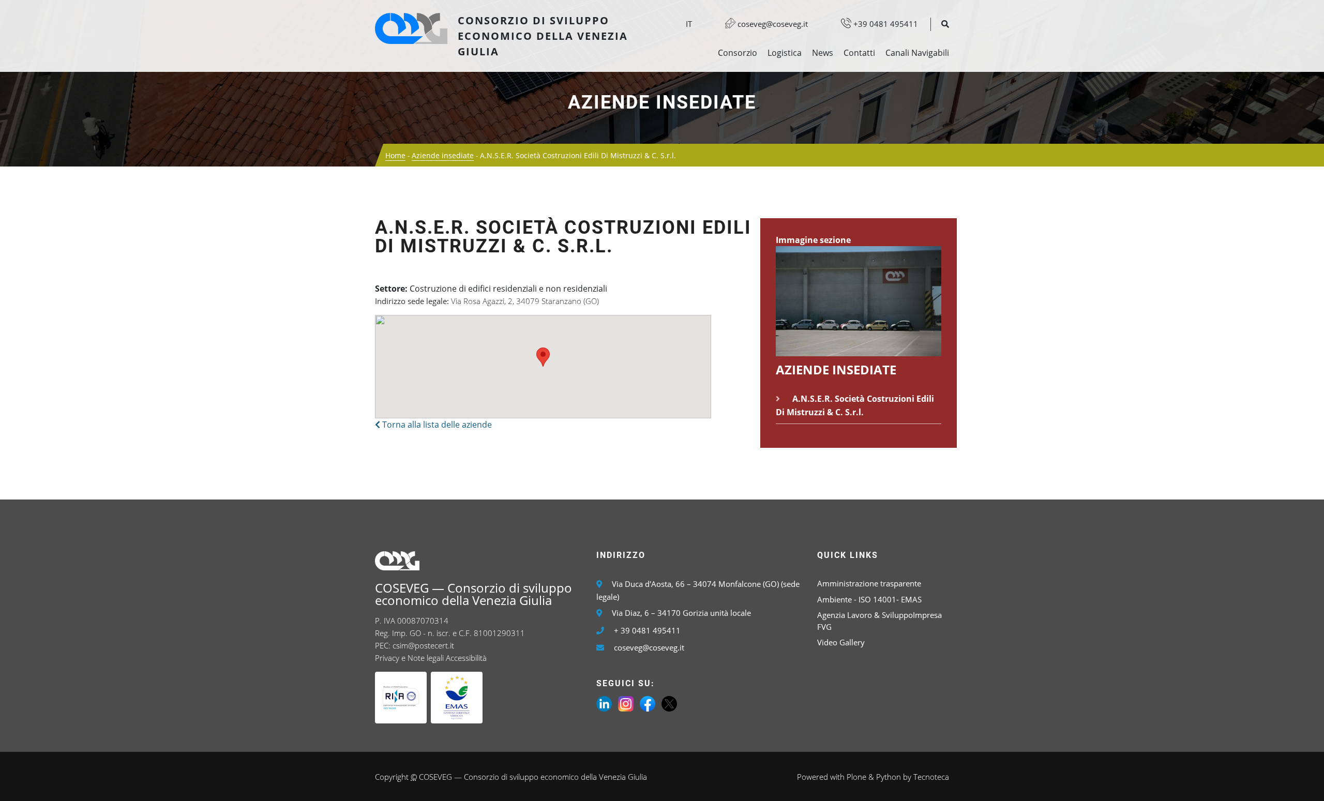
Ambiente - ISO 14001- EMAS (869, 599)
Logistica (785, 52)
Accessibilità (466, 658)
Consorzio (737, 52)
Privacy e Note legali (409, 658)
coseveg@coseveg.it (771, 24)
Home (395, 155)
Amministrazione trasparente (869, 583)
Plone (856, 777)
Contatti (859, 52)
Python (888, 777)
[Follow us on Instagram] (626, 703)
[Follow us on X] (669, 703)
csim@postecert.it (423, 645)
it (689, 24)
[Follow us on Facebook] (647, 703)
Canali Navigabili (917, 52)
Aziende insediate (662, 102)
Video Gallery (841, 642)
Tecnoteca (931, 777)
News (822, 52)
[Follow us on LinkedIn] (604, 703)
